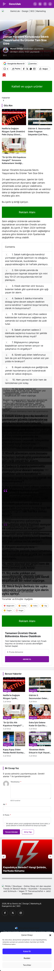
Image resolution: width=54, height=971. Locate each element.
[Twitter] (13, 913)
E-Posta (7, 815)
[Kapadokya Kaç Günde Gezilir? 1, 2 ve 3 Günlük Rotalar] (27, 857)
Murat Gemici (16, 48)
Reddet (27, 958)
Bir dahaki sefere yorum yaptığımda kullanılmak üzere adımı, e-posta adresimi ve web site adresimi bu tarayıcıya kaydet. (28, 824)
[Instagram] (21, 913)
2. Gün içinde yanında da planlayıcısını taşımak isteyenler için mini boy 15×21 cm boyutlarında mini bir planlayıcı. (26, 275)
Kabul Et (27, 951)
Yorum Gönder (11, 832)
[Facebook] (5, 913)
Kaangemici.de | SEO (11, 906)
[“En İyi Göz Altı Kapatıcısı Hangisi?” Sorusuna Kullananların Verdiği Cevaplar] (14, 151)
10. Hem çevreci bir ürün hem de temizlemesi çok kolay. (25, 381)
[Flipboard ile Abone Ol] (32, 63)
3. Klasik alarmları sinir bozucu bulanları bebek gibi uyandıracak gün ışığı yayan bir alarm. (26, 289)
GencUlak (15, 3)
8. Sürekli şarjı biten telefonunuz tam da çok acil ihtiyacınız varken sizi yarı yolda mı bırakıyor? (27, 358)
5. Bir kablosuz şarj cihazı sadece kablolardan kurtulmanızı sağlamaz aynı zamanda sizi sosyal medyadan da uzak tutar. (26, 319)
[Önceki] (4, 857)
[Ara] (35, 4)
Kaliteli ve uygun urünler (27, 86)
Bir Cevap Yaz (12, 768)
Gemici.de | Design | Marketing (26, 903)
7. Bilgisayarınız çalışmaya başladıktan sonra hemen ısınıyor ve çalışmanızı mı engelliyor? (24, 345)
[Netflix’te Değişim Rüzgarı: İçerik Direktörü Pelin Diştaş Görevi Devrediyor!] (14, 122)
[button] (50, 935)
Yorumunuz (16, 782)
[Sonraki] (50, 857)
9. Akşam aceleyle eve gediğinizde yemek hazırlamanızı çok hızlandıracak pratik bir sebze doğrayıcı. (26, 370)
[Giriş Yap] (45, 4)
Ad (5, 804)
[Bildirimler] (50, 4)
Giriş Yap (28, 832)
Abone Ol (27, 659)
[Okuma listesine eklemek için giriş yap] (4, 75)
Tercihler (27, 965)
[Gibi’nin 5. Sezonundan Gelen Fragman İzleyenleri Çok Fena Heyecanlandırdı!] (40, 122)
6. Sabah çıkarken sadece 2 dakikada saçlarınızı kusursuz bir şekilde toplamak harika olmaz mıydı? (26, 333)
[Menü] (4, 3)
